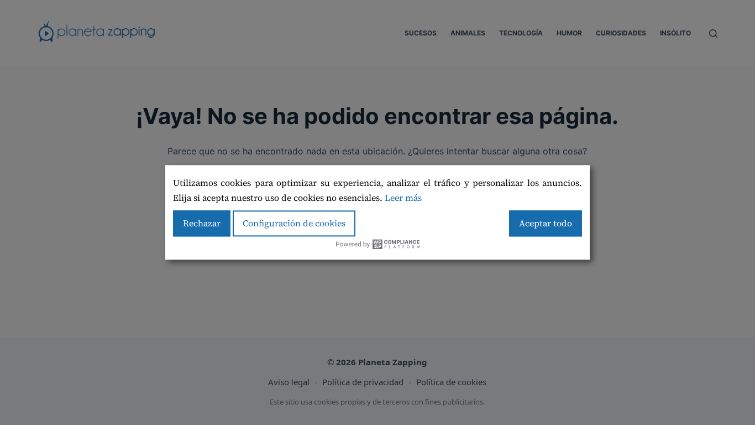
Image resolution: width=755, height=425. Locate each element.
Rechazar (202, 223)
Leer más (403, 197)
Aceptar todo (545, 223)
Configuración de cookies (294, 223)
